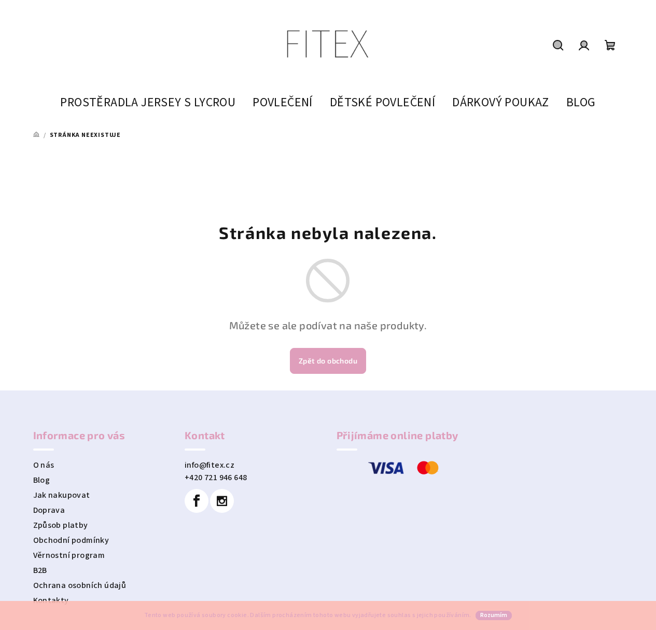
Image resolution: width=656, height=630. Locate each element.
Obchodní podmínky (71, 540)
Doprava (49, 510)
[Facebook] (196, 501)
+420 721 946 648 (216, 477)
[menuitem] (148, 103)
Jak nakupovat (61, 495)
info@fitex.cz (209, 465)
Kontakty (51, 600)
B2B (40, 570)
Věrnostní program (69, 555)
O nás (43, 465)
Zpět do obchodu (328, 360)
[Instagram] (222, 501)
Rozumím (493, 615)
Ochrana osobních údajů (80, 585)
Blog (41, 480)
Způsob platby (60, 525)
